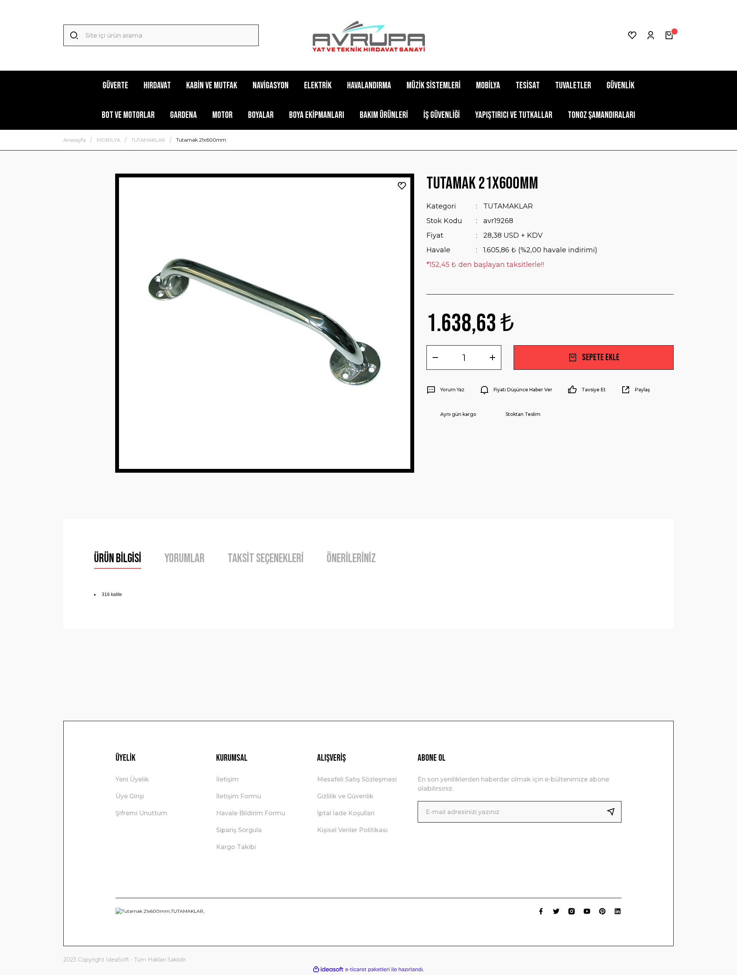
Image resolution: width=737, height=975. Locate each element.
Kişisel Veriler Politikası (352, 830)
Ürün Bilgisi (117, 558)
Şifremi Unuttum (141, 813)
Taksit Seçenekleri (266, 558)
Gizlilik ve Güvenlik (345, 796)
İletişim (227, 779)
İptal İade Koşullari (346, 813)
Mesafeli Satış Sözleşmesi (357, 779)
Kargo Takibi (236, 847)
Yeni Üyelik (132, 779)
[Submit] (613, 812)
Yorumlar (184, 558)
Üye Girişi (130, 796)
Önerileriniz (351, 558)
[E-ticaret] (367, 969)
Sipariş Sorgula (239, 830)
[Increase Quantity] (492, 357)
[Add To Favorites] (402, 185)
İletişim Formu (238, 796)
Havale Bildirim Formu (250, 813)
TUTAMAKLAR (508, 206)
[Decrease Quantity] (435, 357)
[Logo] (368, 35)
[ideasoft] (328, 969)
